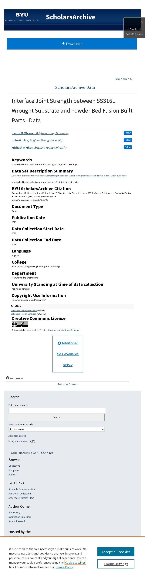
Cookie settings (75, 562)
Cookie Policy (64, 567)
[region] (72, 557)
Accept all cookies (116, 551)
